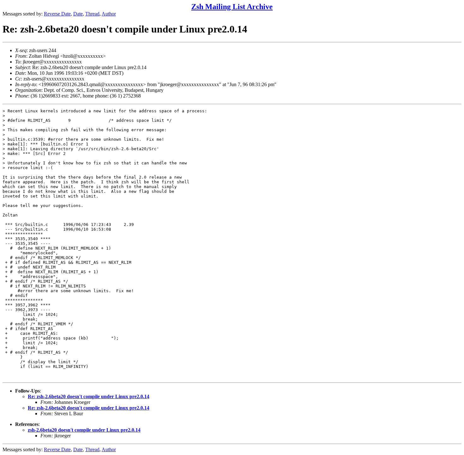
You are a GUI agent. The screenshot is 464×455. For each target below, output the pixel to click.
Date (78, 13)
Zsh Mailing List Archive (232, 7)
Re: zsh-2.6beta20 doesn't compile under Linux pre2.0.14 (88, 396)
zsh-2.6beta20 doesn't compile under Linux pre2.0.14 (84, 430)
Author (109, 13)
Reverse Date (57, 13)
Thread (92, 13)
